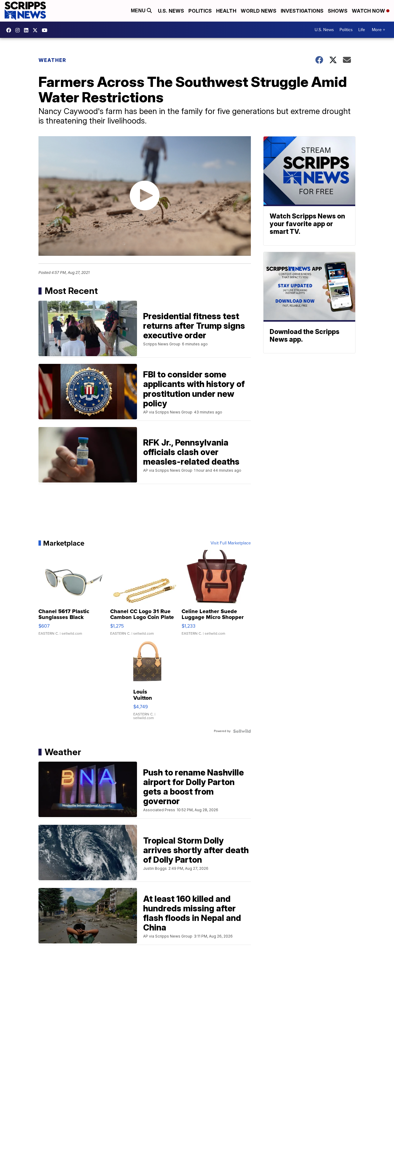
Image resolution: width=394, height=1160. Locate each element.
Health (226, 11)
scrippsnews (10, 30)
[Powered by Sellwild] (242, 731)
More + (378, 29)
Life (361, 29)
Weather (52, 60)
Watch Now (369, 11)
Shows (338, 11)
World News (258, 11)
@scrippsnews (46, 30)
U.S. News (171, 11)
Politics (200, 11)
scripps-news (27, 30)
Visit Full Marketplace (231, 543)
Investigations (302, 11)
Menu (139, 10)
